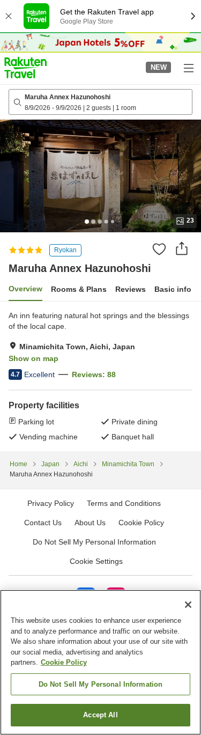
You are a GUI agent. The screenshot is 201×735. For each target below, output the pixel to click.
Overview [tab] (25, 288)
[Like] (159, 248)
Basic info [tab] (172, 289)
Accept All (100, 715)
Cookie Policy (64, 662)
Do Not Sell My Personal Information (101, 684)
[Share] (181, 248)
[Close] (188, 604)
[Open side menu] (188, 67)
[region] (100, 662)
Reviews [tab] (130, 289)
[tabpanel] (100, 376)
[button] (25, 67)
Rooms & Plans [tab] (79, 289)
